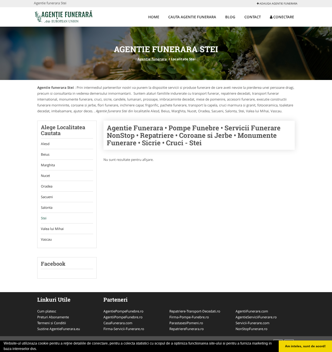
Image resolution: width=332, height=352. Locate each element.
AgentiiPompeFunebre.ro (123, 317)
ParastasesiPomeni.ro (186, 323)
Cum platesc (46, 311)
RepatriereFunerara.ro (186, 328)
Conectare (283, 16)
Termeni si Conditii (51, 323)
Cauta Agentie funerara (192, 16)
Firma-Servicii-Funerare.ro (123, 328)
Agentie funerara (152, 59)
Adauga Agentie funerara (278, 3)
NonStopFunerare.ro (251, 328)
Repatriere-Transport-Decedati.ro (194, 311)
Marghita (48, 165)
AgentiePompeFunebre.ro (123, 311)
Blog (230, 16)
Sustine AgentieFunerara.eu (58, 328)
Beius (45, 154)
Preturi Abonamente (53, 317)
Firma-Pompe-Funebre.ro (189, 317)
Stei (44, 218)
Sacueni (47, 197)
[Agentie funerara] (63, 16)
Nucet (45, 175)
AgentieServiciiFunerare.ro (256, 317)
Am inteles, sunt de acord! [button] (305, 346)
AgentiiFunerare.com (252, 311)
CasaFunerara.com (117, 323)
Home (153, 16)
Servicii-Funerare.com (252, 323)
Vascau (46, 239)
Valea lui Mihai (52, 228)
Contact (252, 16)
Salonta (46, 207)
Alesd (45, 143)
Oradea (46, 186)
